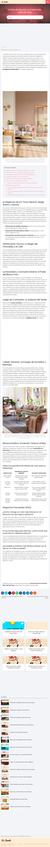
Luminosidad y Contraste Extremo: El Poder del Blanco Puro (21, 174)
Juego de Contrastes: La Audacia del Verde (17, 176)
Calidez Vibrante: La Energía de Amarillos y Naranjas (19, 178)
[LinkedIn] (24, 593)
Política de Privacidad (38, 844)
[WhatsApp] (16, 593)
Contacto (20, 844)
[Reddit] (34, 593)
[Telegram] (27, 593)
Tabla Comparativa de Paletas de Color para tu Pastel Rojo (22, 183)
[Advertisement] (25, 36)
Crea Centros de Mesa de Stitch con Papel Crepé (37, 597)
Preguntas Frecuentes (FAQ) (13, 185)
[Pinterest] (13, 593)
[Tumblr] (20, 593)
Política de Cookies (27, 844)
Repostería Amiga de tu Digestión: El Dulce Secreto (12, 597)
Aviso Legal (3, 844)
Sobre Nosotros (10, 845)
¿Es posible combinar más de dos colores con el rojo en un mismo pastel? (26, 195)
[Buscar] (41, 16)
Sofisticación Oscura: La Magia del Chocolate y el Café (20, 172)
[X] (9, 593)
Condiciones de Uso (12, 844)
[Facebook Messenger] (6, 593)
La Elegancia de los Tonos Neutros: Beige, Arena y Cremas (20, 170)
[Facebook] (2, 593)
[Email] (31, 593)
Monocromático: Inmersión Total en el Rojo (17, 181)
